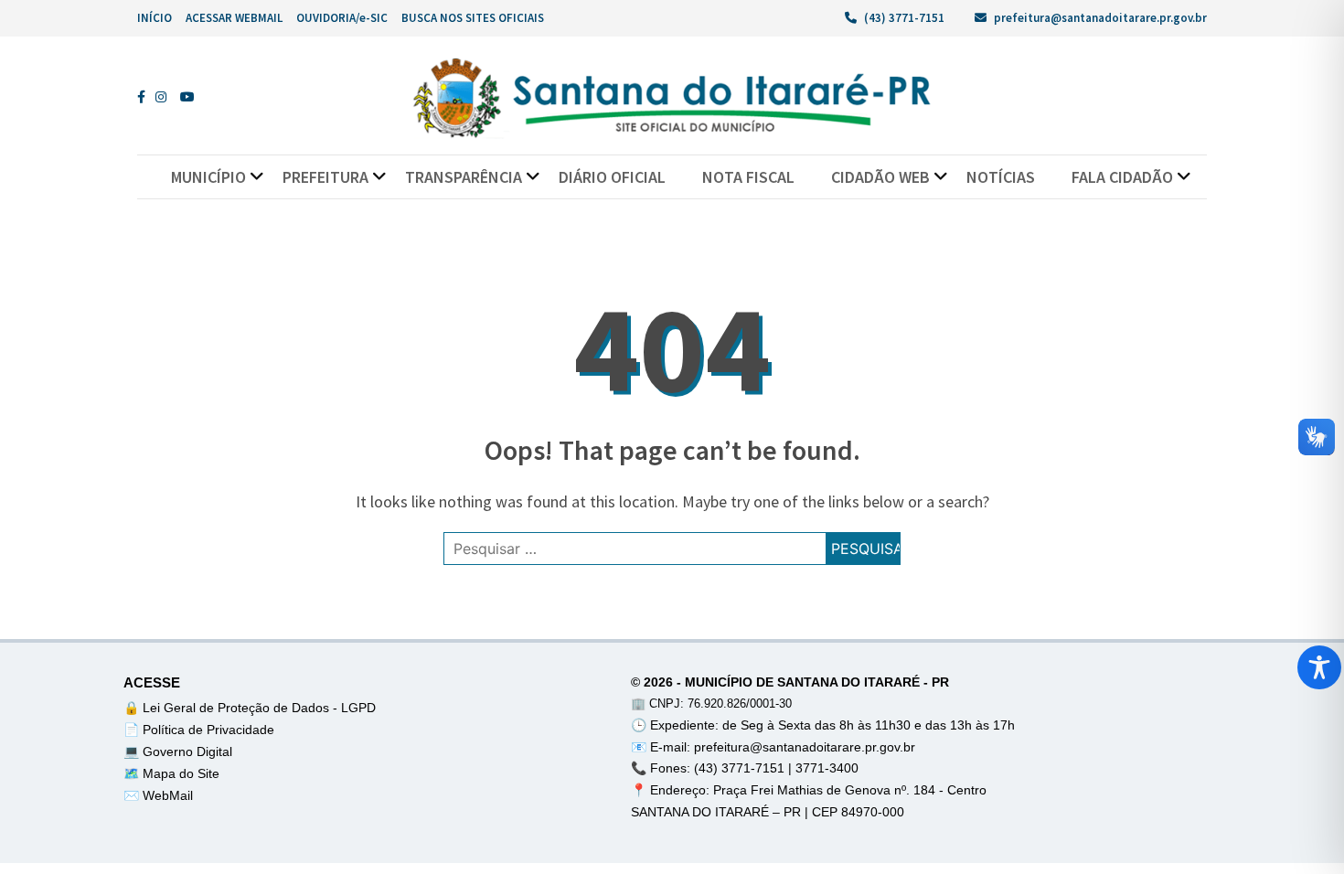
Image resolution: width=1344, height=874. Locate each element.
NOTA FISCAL (748, 176)
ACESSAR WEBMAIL (234, 18)
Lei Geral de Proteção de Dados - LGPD (259, 707)
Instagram (164, 97)
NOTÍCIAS (1000, 176)
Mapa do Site (181, 773)
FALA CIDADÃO (1122, 176)
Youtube (189, 97)
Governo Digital (187, 751)
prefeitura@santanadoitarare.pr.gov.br (1099, 18)
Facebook (146, 97)
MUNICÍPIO (208, 176)
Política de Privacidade (208, 729)
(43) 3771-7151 (902, 18)
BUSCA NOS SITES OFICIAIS (472, 18)
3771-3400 (827, 768)
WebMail (168, 795)
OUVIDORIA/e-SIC (342, 18)
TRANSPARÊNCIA (463, 176)
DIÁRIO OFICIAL (612, 176)
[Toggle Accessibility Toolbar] (1319, 667)
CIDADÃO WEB (880, 176)
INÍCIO (154, 18)
